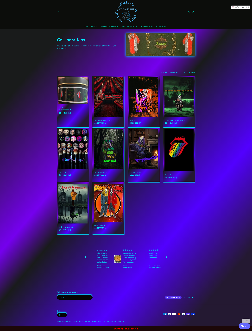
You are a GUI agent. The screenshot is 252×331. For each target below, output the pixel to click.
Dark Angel (63, 172)
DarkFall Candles (66, 321)
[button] (59, 12)
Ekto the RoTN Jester (101, 172)
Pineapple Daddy (135, 172)
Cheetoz (132, 120)
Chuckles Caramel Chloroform (175, 120)
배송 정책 (113, 321)
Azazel (61, 107)
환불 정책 (87, 321)
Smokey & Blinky (100, 225)
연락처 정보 (121, 321)
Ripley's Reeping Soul (66, 227)
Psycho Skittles (170, 175)
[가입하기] (90, 297)
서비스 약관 (106, 321)
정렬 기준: (164, 72)
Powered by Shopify (77, 321)
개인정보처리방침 (96, 321)
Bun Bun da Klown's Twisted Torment (106, 120)
